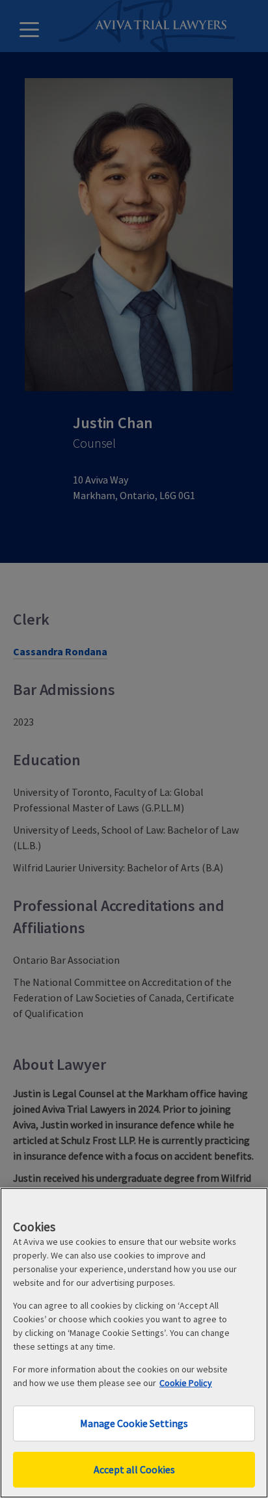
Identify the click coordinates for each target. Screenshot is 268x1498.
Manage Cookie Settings (134, 1423)
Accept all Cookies (134, 1469)
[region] (134, 1343)
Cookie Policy (185, 1383)
